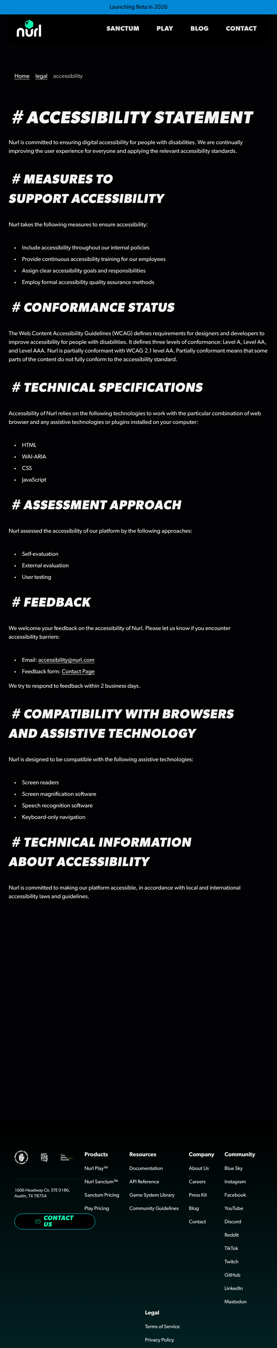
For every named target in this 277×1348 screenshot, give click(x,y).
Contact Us (58, 1221)
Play (165, 29)
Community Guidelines (154, 1208)
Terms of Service (162, 1326)
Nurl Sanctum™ (101, 1181)
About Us (199, 1168)
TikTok (231, 1248)
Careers (197, 1181)
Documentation (146, 1168)
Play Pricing (96, 1208)
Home (22, 76)
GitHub (233, 1275)
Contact (241, 29)
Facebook (235, 1195)
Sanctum (123, 29)
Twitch (232, 1261)
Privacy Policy (159, 1340)
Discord (233, 1221)
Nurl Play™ (96, 1168)
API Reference (144, 1181)
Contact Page (78, 672)
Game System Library (152, 1195)
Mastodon (236, 1301)
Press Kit (198, 1195)
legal (41, 76)
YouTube (234, 1208)
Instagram (235, 1181)
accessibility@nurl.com (66, 660)
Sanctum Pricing (101, 1195)
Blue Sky (234, 1168)
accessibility (68, 76)
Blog (199, 29)
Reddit (232, 1235)
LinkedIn (234, 1288)
